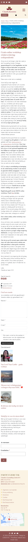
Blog (7, 21)
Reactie (3, 301)
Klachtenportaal (7, 500)
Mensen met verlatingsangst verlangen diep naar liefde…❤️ (12, 386)
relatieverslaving (16, 142)
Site (2, 330)
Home (2, 21)
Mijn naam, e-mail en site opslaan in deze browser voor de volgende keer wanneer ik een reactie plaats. (14, 337)
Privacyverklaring (8, 492)
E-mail (3, 325)
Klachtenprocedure (8, 502)
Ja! (4, 460)
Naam (3, 320)
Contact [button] (4, 15)
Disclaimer (6, 495)
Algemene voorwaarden (10, 490)
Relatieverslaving (7, 288)
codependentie (7, 144)
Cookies (5, 497)
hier (13, 193)
